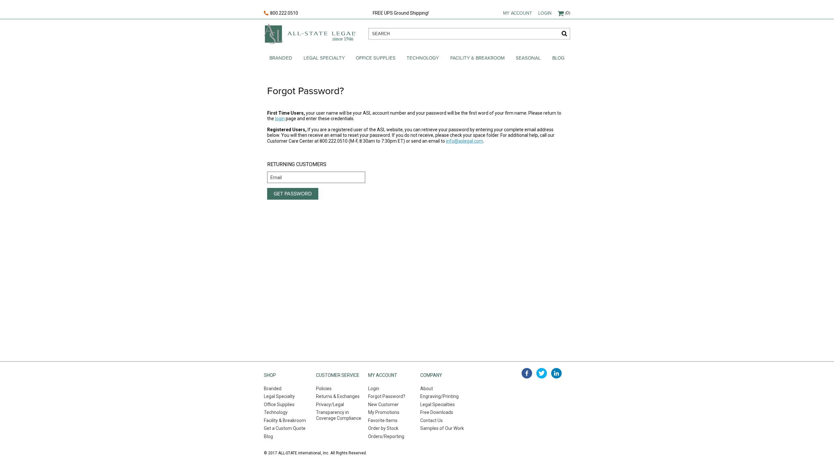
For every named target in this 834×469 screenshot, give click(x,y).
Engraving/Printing (439, 396)
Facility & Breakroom (477, 58)
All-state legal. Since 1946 (309, 33)
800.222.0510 (284, 13)
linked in (556, 373)
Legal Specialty (324, 58)
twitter (541, 373)
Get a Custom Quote (285, 428)
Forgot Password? (386, 396)
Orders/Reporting (386, 436)
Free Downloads (436, 412)
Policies (324, 388)
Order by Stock (383, 428)
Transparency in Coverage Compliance (338, 415)
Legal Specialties (437, 404)
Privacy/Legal (330, 404)
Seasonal (528, 58)
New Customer (383, 404)
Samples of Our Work (442, 428)
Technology (423, 58)
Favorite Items (382, 420)
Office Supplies (375, 58)
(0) (567, 13)
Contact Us (431, 420)
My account (517, 13)
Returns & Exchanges (338, 396)
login (280, 118)
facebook (527, 373)
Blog (558, 58)
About (426, 388)
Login (545, 13)
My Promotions (383, 412)
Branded (280, 58)
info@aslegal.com (464, 141)
